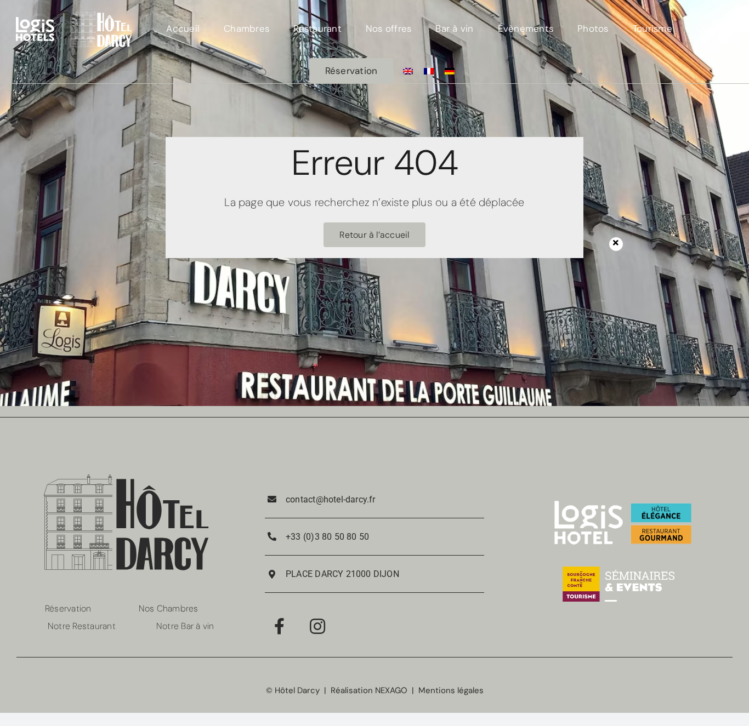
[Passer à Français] (428, 71)
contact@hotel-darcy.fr (331, 499)
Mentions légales (451, 690)
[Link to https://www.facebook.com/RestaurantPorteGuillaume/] (279, 626)
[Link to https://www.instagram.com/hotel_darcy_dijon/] (317, 626)
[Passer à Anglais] (408, 71)
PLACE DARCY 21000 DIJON (342, 574)
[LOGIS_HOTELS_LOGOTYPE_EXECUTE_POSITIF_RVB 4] (35, 20)
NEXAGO (391, 690)
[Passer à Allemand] (449, 71)
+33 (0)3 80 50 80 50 (327, 536)
